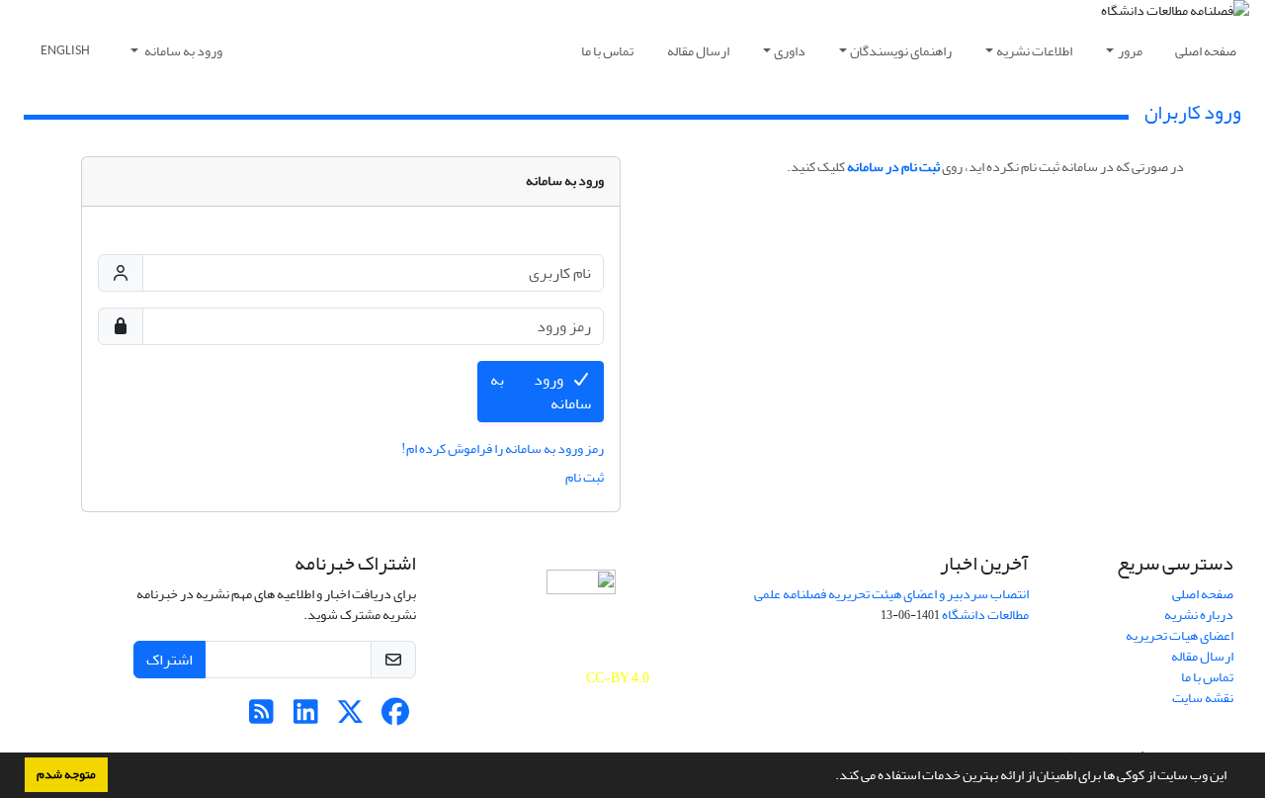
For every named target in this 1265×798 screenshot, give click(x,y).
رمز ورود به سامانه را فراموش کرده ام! (502, 448)
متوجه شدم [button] (66, 774)
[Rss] (261, 717)
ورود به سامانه (182, 51)
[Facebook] (395, 717)
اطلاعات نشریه (1034, 51)
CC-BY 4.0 (617, 678)
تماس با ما (607, 51)
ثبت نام (584, 477)
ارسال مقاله (698, 51)
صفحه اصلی (1205, 51)
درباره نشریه (1198, 614)
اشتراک (169, 659)
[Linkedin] (306, 717)
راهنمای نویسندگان (901, 51)
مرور (1130, 51)
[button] (830, 777)
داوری (789, 51)
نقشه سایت (1202, 697)
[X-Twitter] (350, 717)
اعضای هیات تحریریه (1179, 635)
